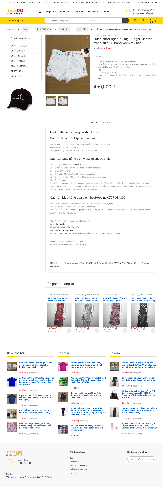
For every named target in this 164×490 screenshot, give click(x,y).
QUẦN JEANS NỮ (19, 46)
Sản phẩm (49, 11)
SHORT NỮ (82, 29)
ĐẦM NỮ (50, 295)
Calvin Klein (90, 295)
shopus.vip (60, 224)
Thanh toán (93, 11)
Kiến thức (60, 2)
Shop (25, 29)
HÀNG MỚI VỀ (107, 36)
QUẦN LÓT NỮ (18, 56)
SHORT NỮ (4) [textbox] (141, 459)
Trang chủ (11, 29)
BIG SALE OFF (80, 295)
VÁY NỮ (15, 76)
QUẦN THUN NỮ (19, 66)
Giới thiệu (64, 11)
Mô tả (94, 122)
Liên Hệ (106, 11)
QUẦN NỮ (64, 29)
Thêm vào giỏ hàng (69, 330)
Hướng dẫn (43, 2)
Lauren (140, 295)
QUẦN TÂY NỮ (18, 61)
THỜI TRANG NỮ (44, 29)
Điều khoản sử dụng (78, 469)
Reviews (107, 122)
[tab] (94, 123)
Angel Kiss (97, 36)
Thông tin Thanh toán (79, 465)
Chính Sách (78, 11)
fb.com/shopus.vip (67, 230)
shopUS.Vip (103, 159)
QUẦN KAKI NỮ (18, 51)
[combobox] (66, 20)
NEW (114, 36)
